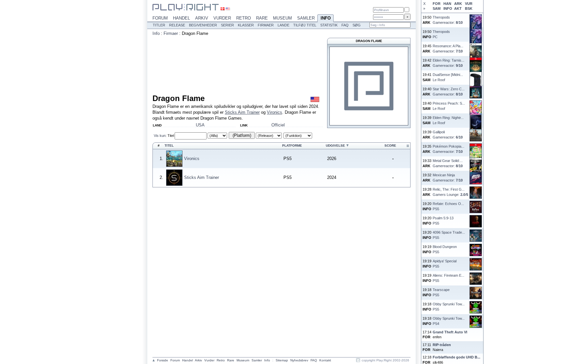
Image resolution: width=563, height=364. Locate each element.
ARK (458, 4)
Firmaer (266, 25)
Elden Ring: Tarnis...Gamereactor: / (448, 62)
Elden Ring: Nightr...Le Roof (448, 120)
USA (200, 125)
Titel (170, 136)
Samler (306, 18)
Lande (283, 25)
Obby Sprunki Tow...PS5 (449, 306)
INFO (447, 8)
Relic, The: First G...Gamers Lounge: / (450, 191)
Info (326, 18)
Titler (159, 25)
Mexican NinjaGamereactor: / (448, 177)
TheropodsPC (441, 34)
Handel (181, 18)
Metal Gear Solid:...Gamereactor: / (448, 163)
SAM (436, 8)
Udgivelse (335, 145)
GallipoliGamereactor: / (448, 134)
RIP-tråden (442, 345)
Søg (357, 25)
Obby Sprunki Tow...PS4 (449, 320)
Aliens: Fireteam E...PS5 (448, 277)
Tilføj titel (304, 25)
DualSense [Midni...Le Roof (448, 77)
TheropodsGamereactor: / (448, 19)
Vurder (222, 18)
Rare (262, 18)
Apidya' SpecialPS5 (444, 263)
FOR (436, 4)
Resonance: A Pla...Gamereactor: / (448, 48)
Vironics (274, 112)
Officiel (278, 125)
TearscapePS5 (441, 292)
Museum (282, 18)
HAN (447, 4)
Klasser (246, 25)
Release (177, 25)
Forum (160, 18)
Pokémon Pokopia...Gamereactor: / (448, 148)
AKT (458, 8)
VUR (468, 4)
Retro (243, 18)
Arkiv (201, 18)
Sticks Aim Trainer (242, 112)
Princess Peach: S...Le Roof (449, 105)
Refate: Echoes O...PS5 (448, 206)
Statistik (329, 25)
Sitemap (282, 360)
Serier (227, 25)
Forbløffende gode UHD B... (456, 357)
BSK (468, 8)
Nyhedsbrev (299, 360)
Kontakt (325, 360)
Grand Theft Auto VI (450, 332)
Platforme (292, 145)
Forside (162, 360)
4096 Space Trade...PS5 (449, 234)
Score (390, 145)
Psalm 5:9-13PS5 (443, 220)
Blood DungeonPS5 (445, 249)
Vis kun (160, 136)
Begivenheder (203, 25)
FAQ (345, 25)
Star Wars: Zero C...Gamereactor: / (449, 91)
